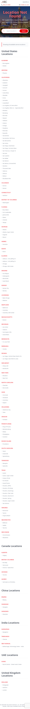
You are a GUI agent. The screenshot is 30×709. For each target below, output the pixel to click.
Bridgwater (6, 685)
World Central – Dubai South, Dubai (12, 664)
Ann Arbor (5, 327)
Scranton (5, 437)
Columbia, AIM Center (8, 312)
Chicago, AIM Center (8, 266)
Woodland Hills (7, 178)
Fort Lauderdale (7, 212)
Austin (4, 473)
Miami (4, 217)
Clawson (5, 329)
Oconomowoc (6, 535)
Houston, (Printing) (8, 488)
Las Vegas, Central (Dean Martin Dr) (12, 356)
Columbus (5, 400)
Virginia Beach (6, 515)
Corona (4, 90)
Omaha (5, 349)
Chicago (5, 264)
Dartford (5, 687)
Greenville (5, 453)
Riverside (5, 130)
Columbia (5, 310)
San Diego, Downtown (8, 146)
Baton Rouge (6, 298)
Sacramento (6, 135)
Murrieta (5, 115)
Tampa (4, 222)
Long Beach (6, 103)
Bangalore (5, 632)
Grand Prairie (6, 483)
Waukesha (5, 537)
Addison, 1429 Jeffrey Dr (9, 261)
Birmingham (6, 63)
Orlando (5, 220)
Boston (4, 320)
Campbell (5, 85)
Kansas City (6, 288)
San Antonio (6, 503)
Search (24, 31)
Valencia (5, 171)
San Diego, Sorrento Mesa (9, 148)
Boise (4, 251)
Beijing (4, 600)
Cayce (4, 451)
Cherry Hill (5, 366)
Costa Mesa (6, 93)
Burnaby (5, 562)
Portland (5, 419)
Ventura (5, 173)
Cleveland (5, 397)
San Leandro (6, 156)
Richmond (5, 510)
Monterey (5, 113)
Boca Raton (6, 210)
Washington (6, 202)
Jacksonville (6, 215)
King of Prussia (7, 426)
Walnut (4, 176)
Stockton (5, 166)
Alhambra (5, 80)
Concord (5, 88)
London (5, 690)
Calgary (5, 555)
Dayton (4, 402)
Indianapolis (6, 276)
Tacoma (5, 528)
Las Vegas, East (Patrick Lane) (10, 358)
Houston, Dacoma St (8, 496)
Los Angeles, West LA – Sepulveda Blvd (13, 108)
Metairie (5, 300)
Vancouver (5, 565)
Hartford (5, 195)
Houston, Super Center (9, 501)
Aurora (4, 185)
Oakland (5, 120)
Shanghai (5, 607)
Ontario (5, 123)
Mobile (4, 66)
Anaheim (5, 83)
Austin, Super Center (8, 475)
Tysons (4, 513)
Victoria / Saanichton (8, 567)
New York (5, 378)
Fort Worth (5, 480)
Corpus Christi (6, 478)
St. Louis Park (6, 342)
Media (4, 431)
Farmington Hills (7, 332)
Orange (5, 125)
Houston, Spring (7, 498)
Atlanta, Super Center (8, 232)
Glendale (5, 95)
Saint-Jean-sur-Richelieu (9, 582)
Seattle (4, 525)
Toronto (5, 575)
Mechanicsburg (7, 429)
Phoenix (5, 73)
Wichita (5, 291)
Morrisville (5, 388)
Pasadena (5, 128)
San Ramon (6, 161)
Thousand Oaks (7, 168)
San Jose (5, 153)
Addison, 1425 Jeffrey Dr (9, 258)
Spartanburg (6, 456)
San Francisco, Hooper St (9, 151)
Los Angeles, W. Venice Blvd (10, 105)
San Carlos (5, 143)
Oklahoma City (6, 410)
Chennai (5, 639)
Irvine (4, 98)
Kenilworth (5, 368)
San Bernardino (7, 140)
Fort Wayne (6, 273)
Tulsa (4, 412)
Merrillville (5, 278)
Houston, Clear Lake (8, 493)
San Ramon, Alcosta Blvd (9, 163)
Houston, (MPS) (7, 485)
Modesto (5, 110)
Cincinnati (5, 395)
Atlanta (4, 229)
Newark (5, 118)
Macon (4, 237)
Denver (4, 188)
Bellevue (5, 522)
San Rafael (5, 158)
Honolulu (5, 244)
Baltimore (5, 307)
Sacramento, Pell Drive (9, 138)
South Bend (6, 281)
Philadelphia (6, 434)
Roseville (5, 133)
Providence (6, 444)
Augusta (5, 234)
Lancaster (5, 100)
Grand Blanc (6, 334)
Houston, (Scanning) (8, 491)
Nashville (5, 466)
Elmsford (5, 375)
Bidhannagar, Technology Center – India (13, 646)
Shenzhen (5, 614)
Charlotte (5, 385)
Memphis (5, 463)
